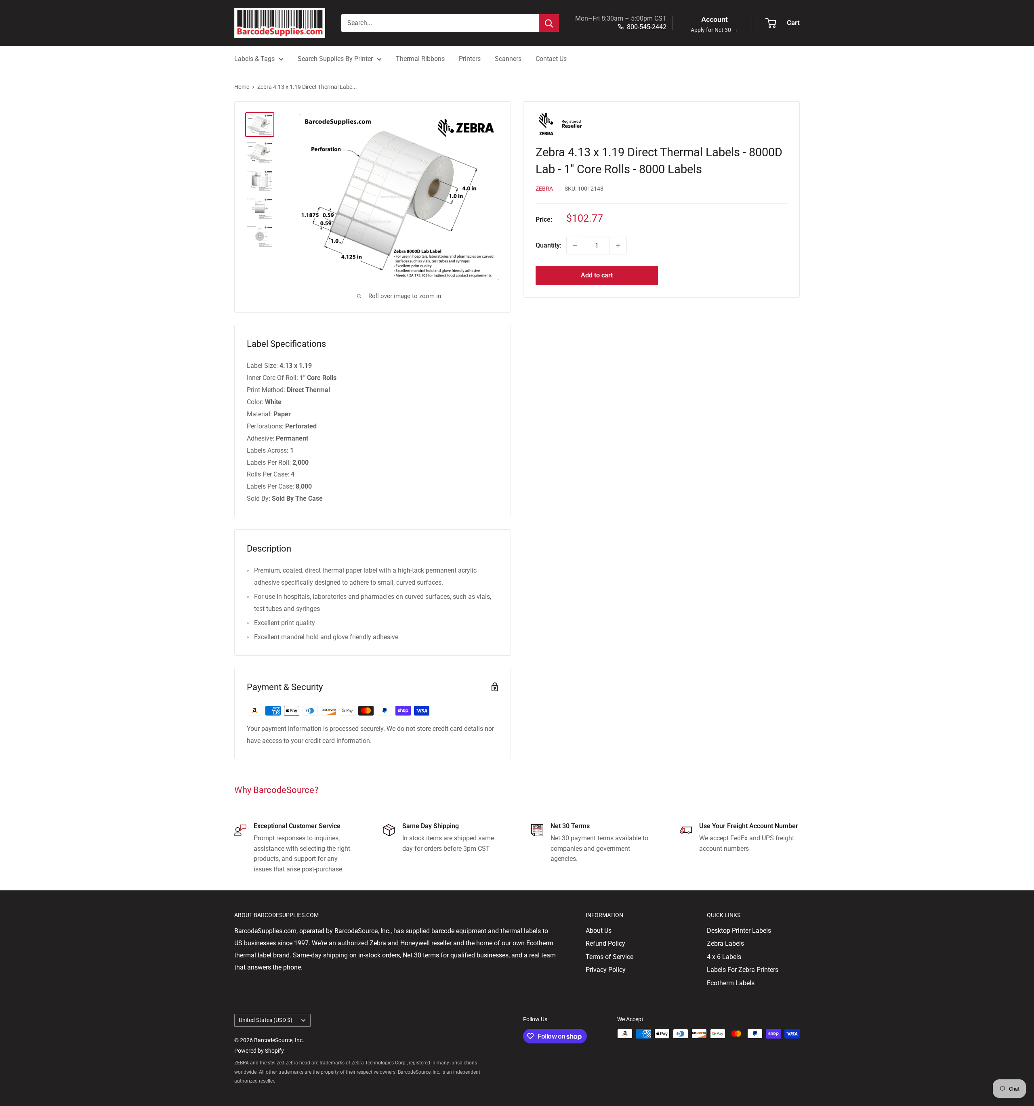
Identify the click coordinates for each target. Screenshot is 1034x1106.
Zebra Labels (725, 943)
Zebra (544, 188)
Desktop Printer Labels (739, 930)
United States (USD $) (265, 1020)
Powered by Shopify (259, 1050)
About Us (599, 930)
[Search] (549, 23)
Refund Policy (605, 943)
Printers (470, 59)
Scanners (508, 59)
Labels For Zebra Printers (742, 970)
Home (241, 87)
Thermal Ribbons (420, 59)
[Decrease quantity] (575, 245)
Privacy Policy (606, 970)
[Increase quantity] (617, 245)
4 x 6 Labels (724, 957)
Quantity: (548, 245)
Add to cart (597, 275)
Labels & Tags (254, 59)
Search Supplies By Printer (335, 59)
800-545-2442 (646, 27)
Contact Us (551, 59)
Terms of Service (609, 957)
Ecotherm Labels (730, 983)
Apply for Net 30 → (714, 30)
